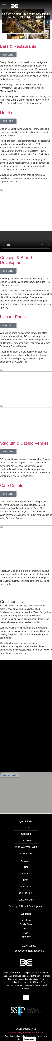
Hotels (6, 112)
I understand (29, 1039)
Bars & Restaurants (18, 46)
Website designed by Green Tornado (26, 1032)
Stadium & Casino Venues (24, 443)
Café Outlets (11, 485)
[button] (4, 6)
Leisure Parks (13, 317)
